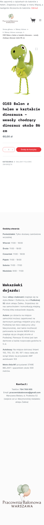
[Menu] (40, 20)
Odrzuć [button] (34, 8)
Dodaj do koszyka (28, 149)
